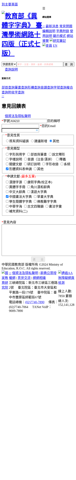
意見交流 (24, 278)
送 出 (38, 259)
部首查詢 (8, 87)
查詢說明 (11, 69)
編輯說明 (48, 31)
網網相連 (39, 278)
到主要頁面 (10, 4)
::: (43, 26)
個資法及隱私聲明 (18, 116)
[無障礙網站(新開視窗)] (66, 282)
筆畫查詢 (21, 87)
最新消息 (52, 26)
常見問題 (65, 26)
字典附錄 (62, 31)
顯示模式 (59, 36)
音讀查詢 (47, 87)
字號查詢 (60, 87)
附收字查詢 (16, 92)
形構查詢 (34, 87)
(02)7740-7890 (34, 302)
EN (55, 45)
